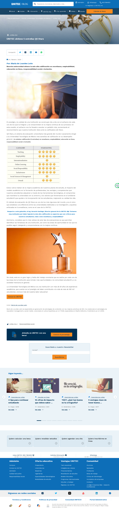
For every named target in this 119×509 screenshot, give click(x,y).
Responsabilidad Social (17, 476)
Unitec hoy (13, 324)
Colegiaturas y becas (68, 468)
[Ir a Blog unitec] (110, 494)
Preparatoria (39, 465)
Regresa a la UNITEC (68, 485)
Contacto (90, 482)
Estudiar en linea (43, 397)
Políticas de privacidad (48, 500)
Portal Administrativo (98, 500)
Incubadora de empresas (95, 479)
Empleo (22, 11)
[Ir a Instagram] (69, 494)
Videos (72, 11)
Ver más (11, 410)
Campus (12, 465)
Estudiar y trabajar (67, 482)
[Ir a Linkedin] (97, 494)
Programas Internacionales (70, 479)
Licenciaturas (39, 468)
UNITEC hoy (47, 11)
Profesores (90, 471)
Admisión (12, 471)
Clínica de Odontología (94, 476)
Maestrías (38, 471)
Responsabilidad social (27, 324)
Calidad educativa (15, 473)
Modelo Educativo (67, 476)
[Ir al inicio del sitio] (19, 4)
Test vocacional (66, 465)
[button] (39, 420)
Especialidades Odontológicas (45, 476)
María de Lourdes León (22, 63)
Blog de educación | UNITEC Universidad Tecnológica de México (29, 18)
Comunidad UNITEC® (73, 500)
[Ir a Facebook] (43, 494)
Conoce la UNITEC (15, 297)
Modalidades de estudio (43, 479)
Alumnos (90, 465)
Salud (13, 11)
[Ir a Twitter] (56, 493)
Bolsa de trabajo (92, 473)
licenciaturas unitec (17, 397)
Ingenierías (39, 473)
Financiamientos (66, 471)
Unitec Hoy (56, 18)
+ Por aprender (61, 11)
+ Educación (33, 11)
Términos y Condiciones (21, 500)
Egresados (90, 468)
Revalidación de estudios (69, 473)
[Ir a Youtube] (83, 494)
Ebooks (82, 11)
